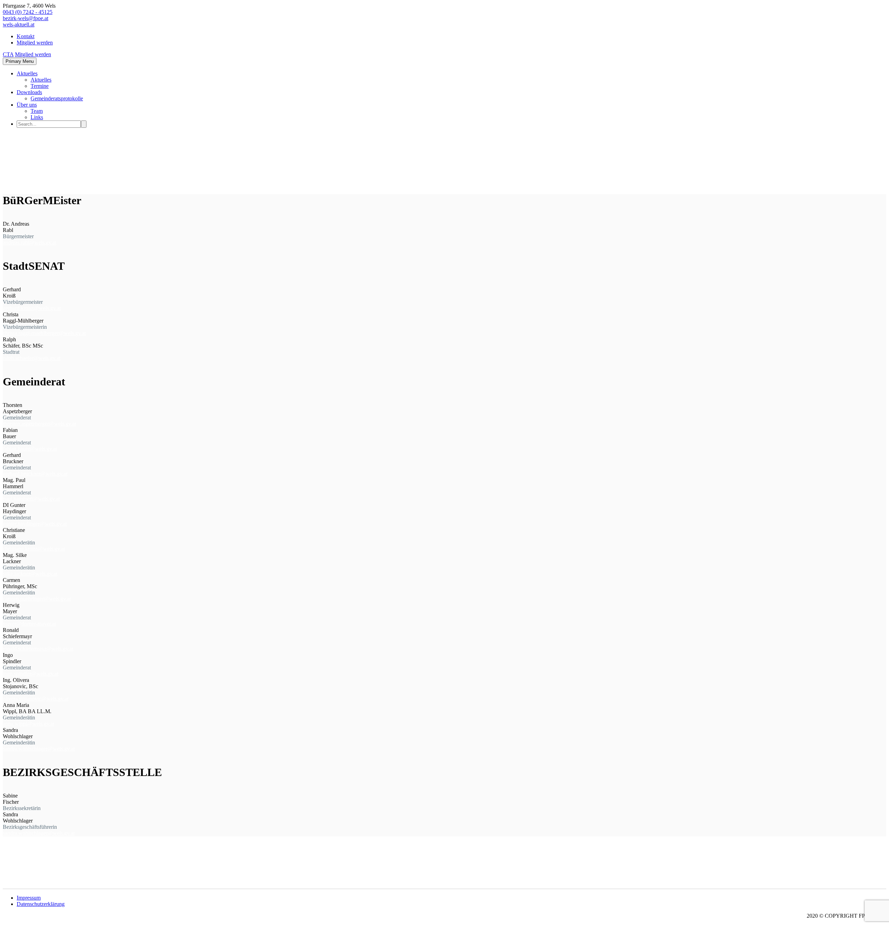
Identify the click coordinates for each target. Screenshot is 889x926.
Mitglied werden (35, 42)
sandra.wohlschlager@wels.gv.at (39, 749)
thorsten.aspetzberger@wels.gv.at (39, 424)
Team (37, 111)
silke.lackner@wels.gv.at (30, 574)
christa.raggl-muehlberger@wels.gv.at (44, 333)
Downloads (29, 92)
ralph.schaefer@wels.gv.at (31, 358)
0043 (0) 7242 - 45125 (27, 12)
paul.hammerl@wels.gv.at (31, 499)
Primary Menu (20, 61)
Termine (40, 86)
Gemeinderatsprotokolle (57, 98)
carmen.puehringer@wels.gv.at (37, 599)
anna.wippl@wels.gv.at (28, 724)
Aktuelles (27, 73)
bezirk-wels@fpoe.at (25, 18)
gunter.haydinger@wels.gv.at (35, 524)
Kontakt (25, 36)
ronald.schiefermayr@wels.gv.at (38, 649)
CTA (8, 54)
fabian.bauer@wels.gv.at (30, 449)
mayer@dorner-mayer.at (29, 624)
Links (37, 117)
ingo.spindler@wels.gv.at (30, 674)
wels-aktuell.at (18, 24)
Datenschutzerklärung (41, 904)
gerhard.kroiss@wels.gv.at (32, 308)
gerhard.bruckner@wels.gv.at (35, 474)
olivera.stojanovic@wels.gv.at (35, 699)
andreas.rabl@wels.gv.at (29, 242)
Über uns (27, 105)
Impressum (29, 898)
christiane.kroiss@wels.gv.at (34, 549)
